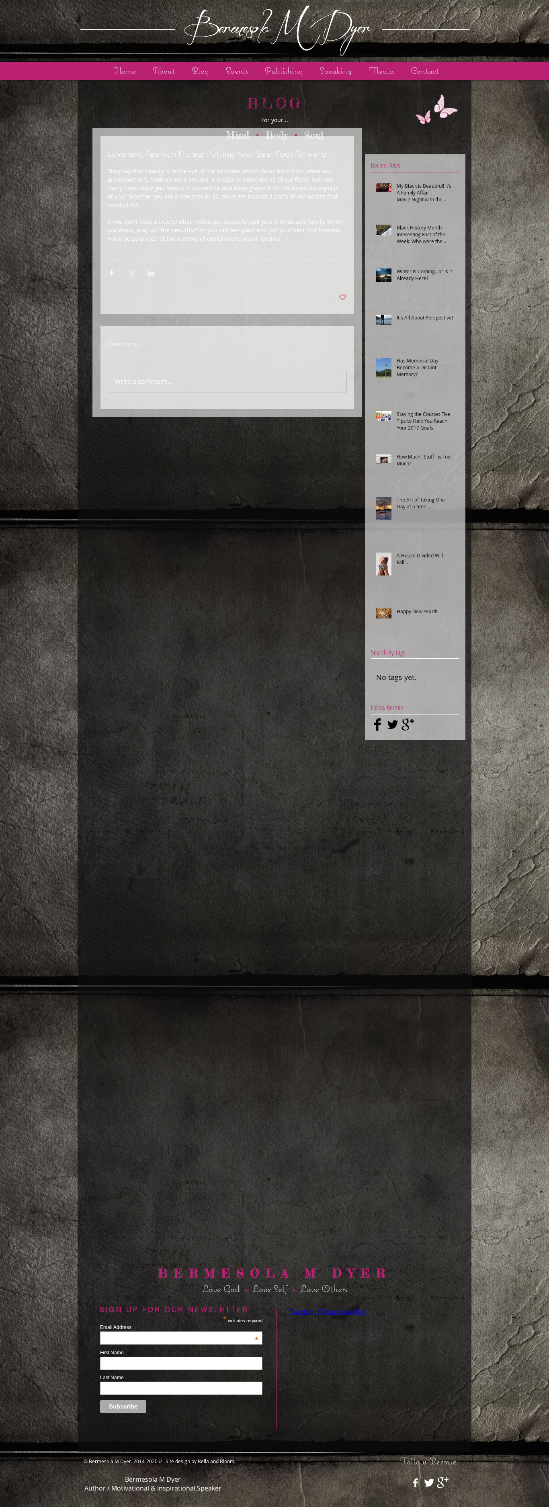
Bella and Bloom (216, 1461)
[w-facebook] (415, 1483)
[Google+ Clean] (443, 1483)
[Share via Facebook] (111, 272)
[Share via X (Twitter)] (131, 272)
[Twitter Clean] (429, 1483)
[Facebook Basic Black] (377, 724)
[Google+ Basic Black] (408, 724)
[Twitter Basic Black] (392, 724)
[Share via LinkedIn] (151, 272)
